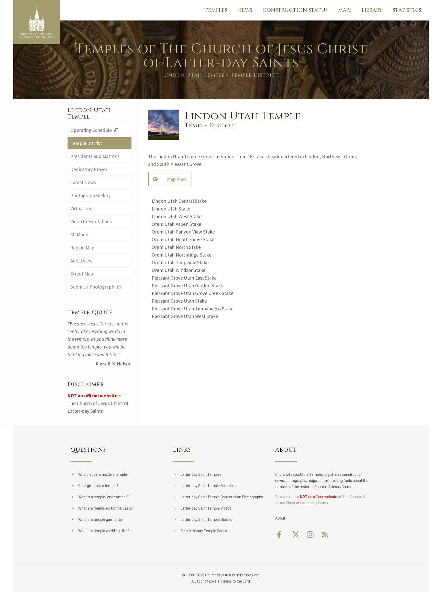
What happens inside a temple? (103, 474)
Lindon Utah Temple (194, 74)
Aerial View (81, 261)
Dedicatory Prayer (88, 169)
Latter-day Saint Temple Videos (206, 508)
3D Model (80, 234)
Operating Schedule (91, 130)
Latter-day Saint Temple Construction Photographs (222, 497)
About (280, 518)
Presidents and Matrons (94, 156)
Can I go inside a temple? (98, 486)
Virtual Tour (82, 208)
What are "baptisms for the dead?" (106, 508)
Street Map (81, 274)
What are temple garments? (101, 519)
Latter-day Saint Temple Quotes (206, 519)
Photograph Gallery (90, 195)
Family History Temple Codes (204, 531)
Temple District (86, 143)
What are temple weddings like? (103, 531)
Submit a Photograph (93, 287)
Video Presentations (91, 221)
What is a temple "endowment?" (104, 497)
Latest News (83, 182)
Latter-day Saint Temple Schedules (209, 486)
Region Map (82, 248)
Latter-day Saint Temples (201, 474)
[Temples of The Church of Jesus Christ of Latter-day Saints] (36, 22)
